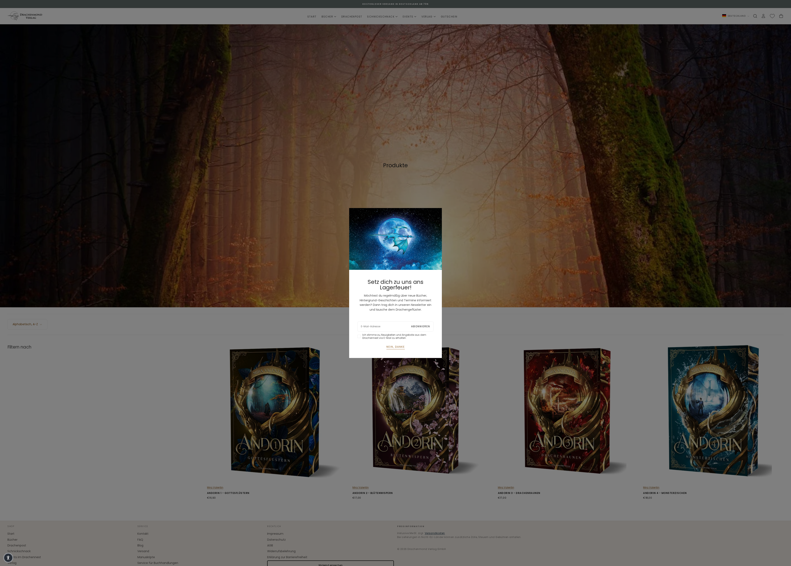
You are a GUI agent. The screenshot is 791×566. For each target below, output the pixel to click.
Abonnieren (420, 326)
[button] (8, 558)
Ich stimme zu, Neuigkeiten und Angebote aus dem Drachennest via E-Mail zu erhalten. (394, 336)
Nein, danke (395, 346)
